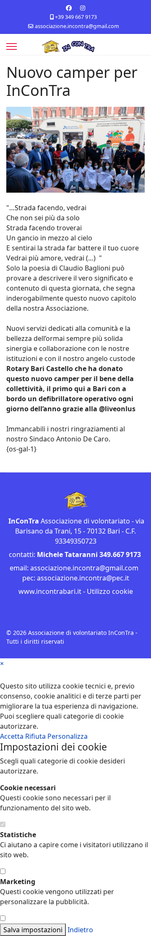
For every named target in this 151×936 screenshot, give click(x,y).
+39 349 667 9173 (76, 17)
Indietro (80, 929)
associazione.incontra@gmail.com (77, 26)
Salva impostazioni (32, 929)
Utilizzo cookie (110, 591)
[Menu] (11, 46)
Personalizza (67, 736)
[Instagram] (82, 8)
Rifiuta (36, 736)
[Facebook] (69, 8)
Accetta (12, 736)
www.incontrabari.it (49, 591)
